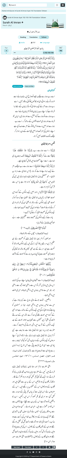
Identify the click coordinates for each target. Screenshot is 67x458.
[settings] (54, 447)
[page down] (43, 447)
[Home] (4, 5)
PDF (33, 42)
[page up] (37, 447)
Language (46, 42)
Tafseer (43, 37)
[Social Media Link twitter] (30, 452)
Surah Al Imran (12, 22)
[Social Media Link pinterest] (39, 452)
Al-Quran (11, 11)
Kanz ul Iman (18, 86)
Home (4, 11)
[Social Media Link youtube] (33, 452)
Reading (23, 37)
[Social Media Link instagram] (36, 452)
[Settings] (62, 5)
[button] (15, 52)
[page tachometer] (49, 447)
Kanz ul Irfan (29, 86)
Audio (23, 42)
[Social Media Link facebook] (27, 452)
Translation (33, 37)
